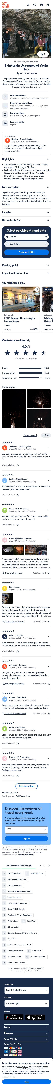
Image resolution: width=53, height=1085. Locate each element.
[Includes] (48, 212)
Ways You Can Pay (12, 1044)
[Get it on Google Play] (13, 1017)
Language (8, 984)
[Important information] (48, 273)
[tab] (19, 865)
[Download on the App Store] (35, 1017)
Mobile (7, 1012)
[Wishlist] (35, 5)
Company (8, 1033)
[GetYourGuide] (5, 5)
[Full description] (48, 187)
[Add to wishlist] (36, 289)
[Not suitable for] (48, 220)
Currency (8, 997)
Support (7, 1027)
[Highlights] (48, 159)
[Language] (41, 5)
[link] (21, 309)
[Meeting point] (48, 265)
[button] (26, 73)
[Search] (28, 5)
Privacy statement (26, 854)
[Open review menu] (48, 448)
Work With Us (10, 1039)
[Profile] (48, 5)
